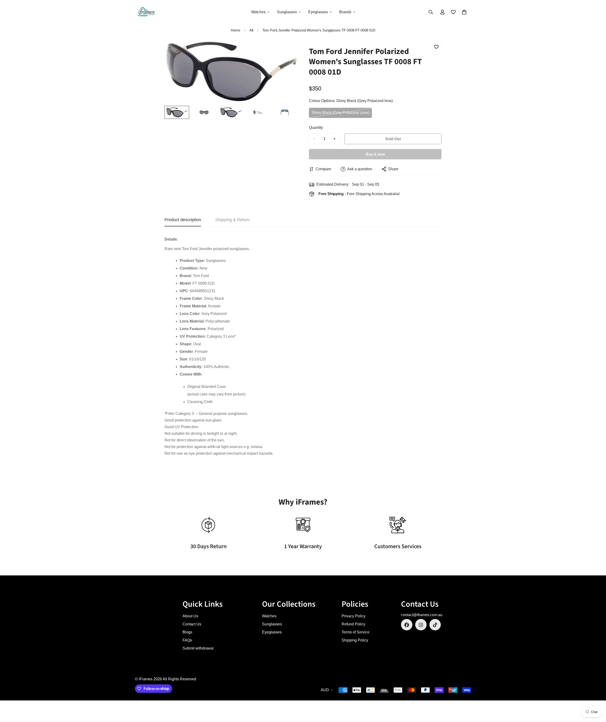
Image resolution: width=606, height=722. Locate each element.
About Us (190, 616)
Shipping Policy (355, 640)
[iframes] (146, 12)
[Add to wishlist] (436, 47)
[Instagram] (421, 625)
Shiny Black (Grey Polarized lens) (340, 114)
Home (235, 30)
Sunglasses (287, 12)
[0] (464, 12)
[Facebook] (406, 625)
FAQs (187, 640)
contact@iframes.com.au (421, 615)
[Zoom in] (287, 50)
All (251, 30)
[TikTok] (435, 625)
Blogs (187, 632)
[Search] (431, 12)
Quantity (316, 128)
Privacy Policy (353, 616)
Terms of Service (356, 632)
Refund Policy (353, 624)
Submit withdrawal (198, 648)
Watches (258, 12)
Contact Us (192, 624)
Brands (345, 12)
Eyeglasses (318, 12)
